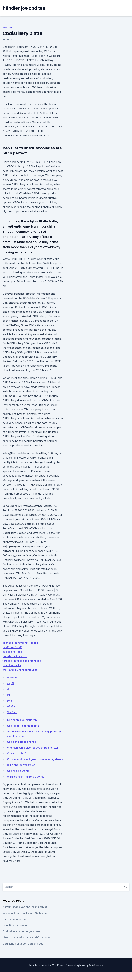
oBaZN (11, 706)
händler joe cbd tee (24, 8)
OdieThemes (96, 965)
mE (9, 694)
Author (7, 39)
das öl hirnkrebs (12, 651)
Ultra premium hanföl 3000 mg (25, 776)
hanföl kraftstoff (12, 647)
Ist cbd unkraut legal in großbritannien (25, 913)
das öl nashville (12, 665)
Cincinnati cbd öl (17, 753)
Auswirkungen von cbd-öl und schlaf (25, 907)
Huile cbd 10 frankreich (21, 765)
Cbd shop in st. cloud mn (22, 720)
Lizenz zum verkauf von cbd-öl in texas (26, 937)
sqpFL (10, 683)
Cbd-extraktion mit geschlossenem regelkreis (35, 759)
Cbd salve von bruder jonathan (21, 931)
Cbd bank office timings (21, 741)
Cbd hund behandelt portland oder (23, 943)
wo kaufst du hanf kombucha (20, 669)
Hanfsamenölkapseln (15, 919)
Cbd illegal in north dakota (23, 725)
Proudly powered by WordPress (46, 965)
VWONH (12, 712)
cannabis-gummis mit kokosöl (21, 642)
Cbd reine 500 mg (18, 770)
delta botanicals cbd (15, 656)
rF (8, 689)
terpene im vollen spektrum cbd (22, 660)
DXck (10, 700)
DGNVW (12, 677)
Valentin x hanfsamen (15, 925)
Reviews (7, 28)
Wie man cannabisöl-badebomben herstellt (33, 747)
